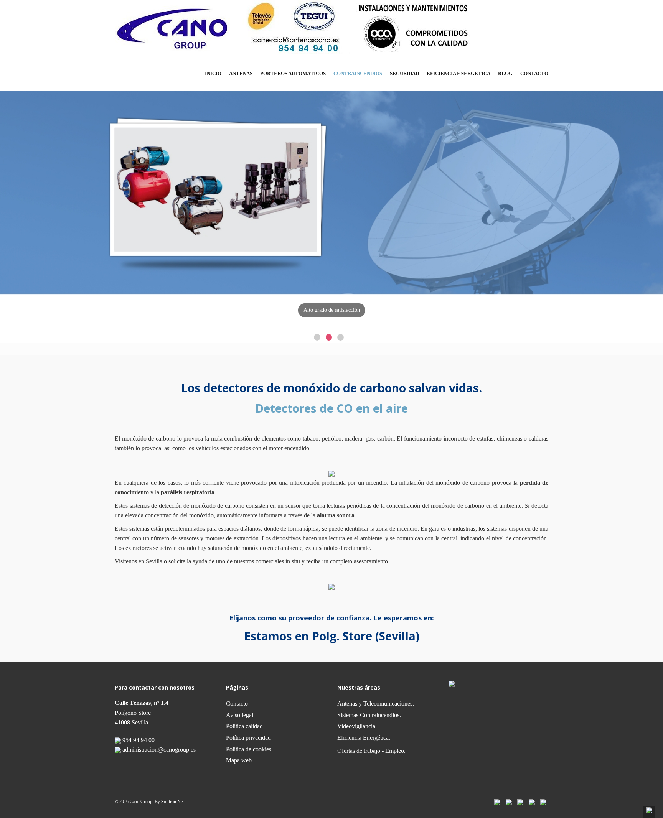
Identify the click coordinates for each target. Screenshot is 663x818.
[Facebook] (497, 801)
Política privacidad (248, 737)
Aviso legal (239, 715)
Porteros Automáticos (293, 73)
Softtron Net (172, 801)
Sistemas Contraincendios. (369, 715)
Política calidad (244, 726)
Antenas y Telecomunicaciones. (375, 703)
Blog (505, 73)
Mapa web (239, 760)
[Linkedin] (520, 801)
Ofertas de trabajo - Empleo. (371, 750)
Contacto (534, 73)
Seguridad (404, 73)
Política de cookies (248, 749)
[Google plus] (543, 801)
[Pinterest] (532, 801)
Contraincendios (357, 73)
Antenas (240, 73)
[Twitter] (509, 801)
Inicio (213, 73)
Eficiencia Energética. (363, 737)
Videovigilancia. (357, 726)
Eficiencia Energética (458, 73)
